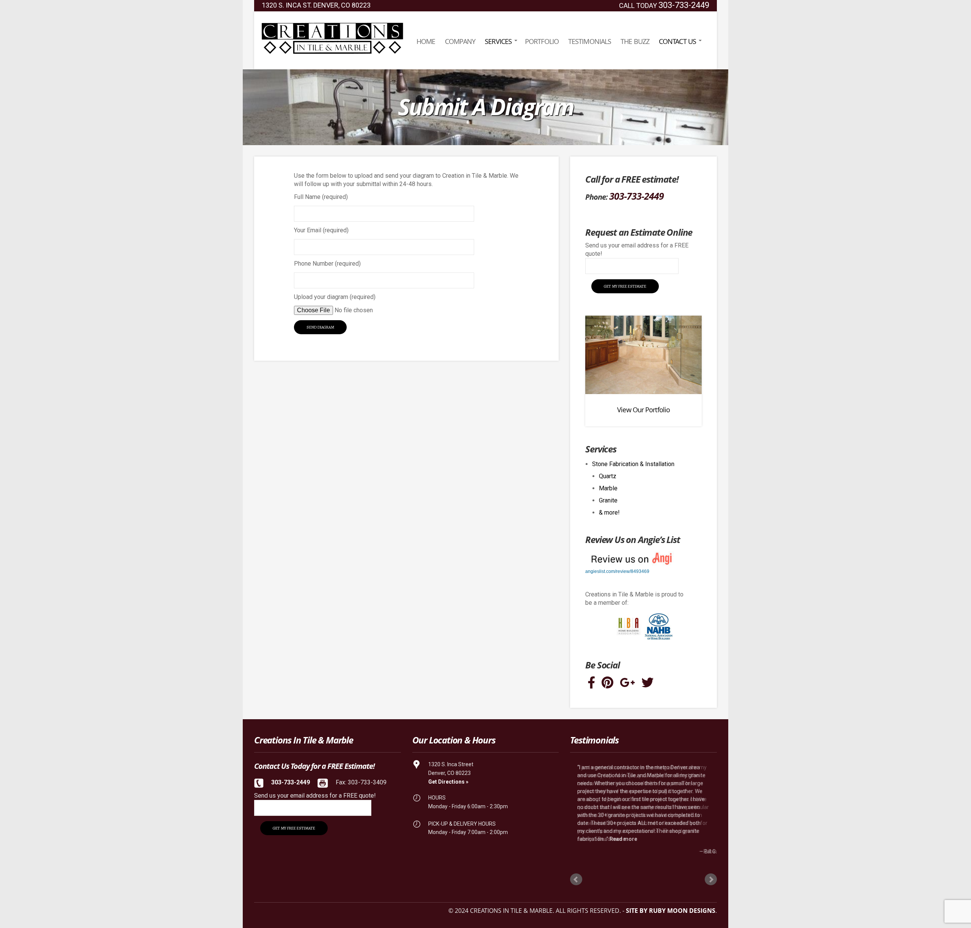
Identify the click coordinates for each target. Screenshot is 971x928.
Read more (623, 839)
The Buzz (635, 41)
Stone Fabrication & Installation (633, 464)
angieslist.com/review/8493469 (617, 571)
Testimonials (589, 41)
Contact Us (677, 41)
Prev (576, 879)
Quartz (607, 476)
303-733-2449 (683, 5)
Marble (608, 488)
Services (498, 41)
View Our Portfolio (643, 409)
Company (460, 41)
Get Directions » (448, 782)
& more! (609, 512)
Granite (608, 500)
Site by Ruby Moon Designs (670, 910)
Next (711, 879)
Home (425, 41)
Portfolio (542, 41)
